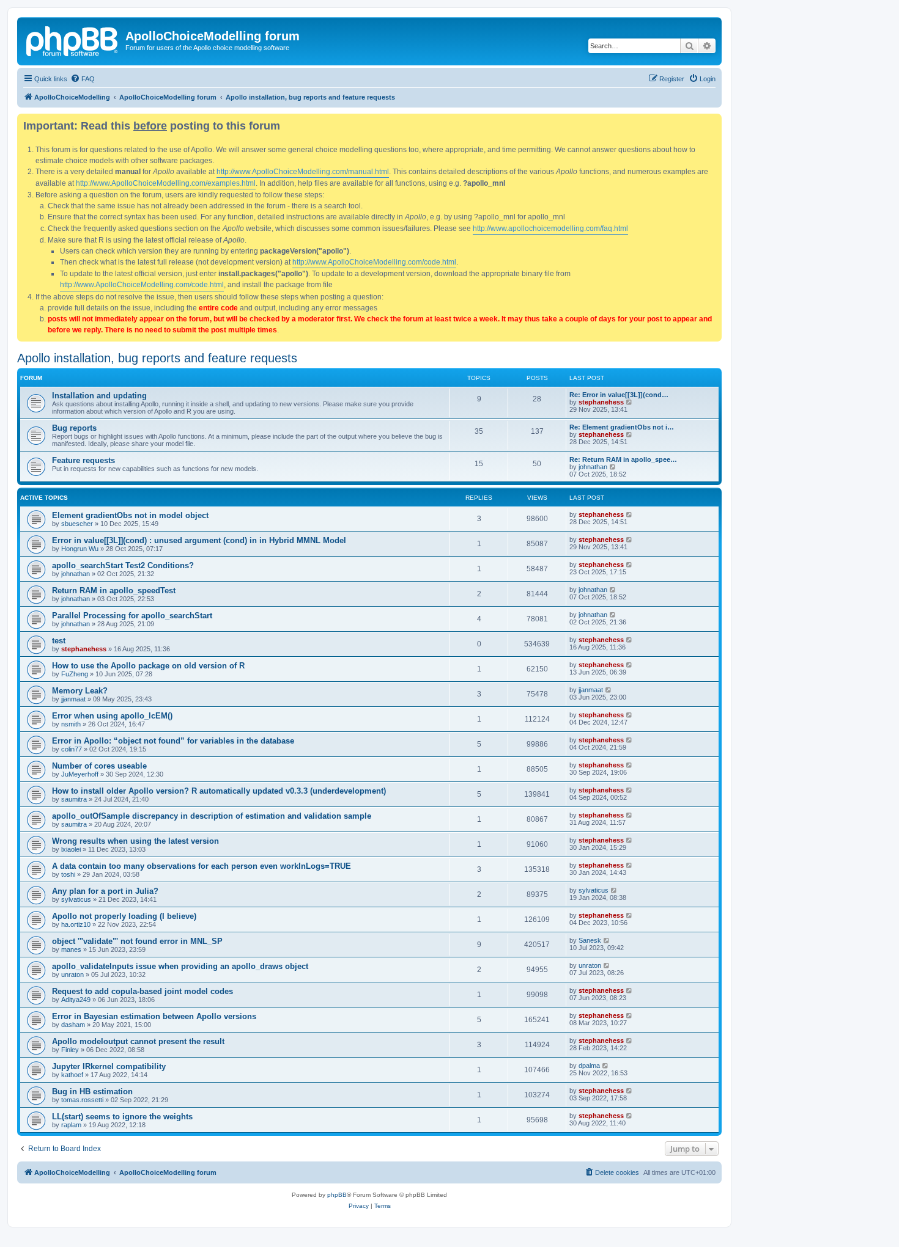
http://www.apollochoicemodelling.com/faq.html (550, 228)
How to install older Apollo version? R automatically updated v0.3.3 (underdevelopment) (219, 790)
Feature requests (83, 460)
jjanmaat (73, 699)
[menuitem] (82, 78)
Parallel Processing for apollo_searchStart (132, 615)
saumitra (74, 799)
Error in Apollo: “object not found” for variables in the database (173, 740)
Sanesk (590, 940)
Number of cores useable (99, 765)
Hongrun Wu (79, 548)
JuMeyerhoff (79, 774)
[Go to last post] (630, 514)
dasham (73, 1024)
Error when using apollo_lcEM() (112, 715)
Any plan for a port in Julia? (105, 891)
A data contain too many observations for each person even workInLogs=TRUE (201, 866)
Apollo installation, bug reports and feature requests (157, 358)
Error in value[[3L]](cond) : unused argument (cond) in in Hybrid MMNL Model (199, 540)
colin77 (71, 749)
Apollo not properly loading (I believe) (124, 916)
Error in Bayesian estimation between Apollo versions (154, 1016)
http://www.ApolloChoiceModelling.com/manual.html (302, 171)
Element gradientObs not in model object (130, 515)
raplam (71, 1124)
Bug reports (74, 428)
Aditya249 (76, 999)
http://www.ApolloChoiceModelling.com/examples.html (166, 183)
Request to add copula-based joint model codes (142, 991)
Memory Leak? (80, 690)
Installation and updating (99, 395)
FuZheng (74, 674)
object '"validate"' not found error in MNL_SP (137, 941)
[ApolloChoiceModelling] (72, 39)
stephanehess (601, 402)
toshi (68, 874)
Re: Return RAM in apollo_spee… (623, 459)
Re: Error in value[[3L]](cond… (618, 394)
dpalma (589, 1065)
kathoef (72, 1074)
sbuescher (77, 523)
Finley (70, 1049)
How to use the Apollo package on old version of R (148, 665)
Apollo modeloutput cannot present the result (138, 1041)
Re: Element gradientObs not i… (621, 427)
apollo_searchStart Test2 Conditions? (123, 565)
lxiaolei (71, 849)
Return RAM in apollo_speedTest (114, 590)
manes (71, 949)
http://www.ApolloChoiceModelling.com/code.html (374, 262)
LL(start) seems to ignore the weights (122, 1116)
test (58, 640)
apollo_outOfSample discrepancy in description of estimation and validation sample (211, 816)
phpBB (337, 1194)
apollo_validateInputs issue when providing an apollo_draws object (180, 966)
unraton (72, 974)
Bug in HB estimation (92, 1091)
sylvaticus (76, 899)
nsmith (71, 724)
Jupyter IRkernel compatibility (109, 1066)
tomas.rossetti (82, 1099)
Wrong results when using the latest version (135, 841)
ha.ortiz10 (76, 924)
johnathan (593, 466)
